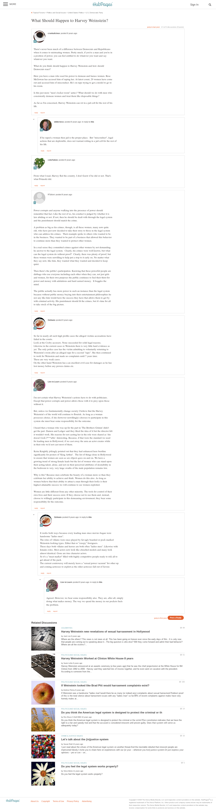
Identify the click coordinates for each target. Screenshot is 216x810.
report (42, 113)
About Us (35, 801)
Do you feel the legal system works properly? (89, 766)
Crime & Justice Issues (72, 736)
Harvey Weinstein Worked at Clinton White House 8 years (97, 658)
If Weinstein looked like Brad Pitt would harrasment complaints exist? (105, 685)
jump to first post (160, 618)
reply (36, 113)
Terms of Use (58, 801)
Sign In (194, 4)
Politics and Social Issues (73, 655)
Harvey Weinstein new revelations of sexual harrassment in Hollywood (105, 631)
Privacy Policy (73, 801)
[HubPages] (102, 4)
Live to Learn (53, 382)
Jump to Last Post (153, 27)
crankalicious (54, 33)
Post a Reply (175, 618)
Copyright (45, 801)
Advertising (87, 801)
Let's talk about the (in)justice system (84, 739)
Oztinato (51, 320)
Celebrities (66, 628)
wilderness (59, 122)
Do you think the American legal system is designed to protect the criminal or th (111, 712)
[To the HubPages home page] (12, 801)
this (92, 122)
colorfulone (53, 160)
